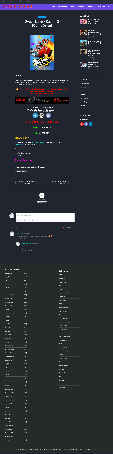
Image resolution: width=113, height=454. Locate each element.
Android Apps (62, 282)
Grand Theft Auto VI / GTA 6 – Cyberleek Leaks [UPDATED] (94, 21)
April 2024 (8, 374)
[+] (42, 220)
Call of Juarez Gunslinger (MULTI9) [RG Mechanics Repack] (94, 32)
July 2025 (7, 320)
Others (61, 354)
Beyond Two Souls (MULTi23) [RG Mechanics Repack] (93, 64)
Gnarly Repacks (63, 325)
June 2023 (7, 411)
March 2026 (8, 291)
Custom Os (62, 296)
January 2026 (8, 298)
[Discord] (86, 124)
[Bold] (17, 221)
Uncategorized (63, 383)
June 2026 (7, 280)
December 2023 (9, 389)
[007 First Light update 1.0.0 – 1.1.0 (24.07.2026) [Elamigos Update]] (83, 52)
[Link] (37, 221)
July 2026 (7, 277)
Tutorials (61, 380)
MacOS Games (63, 340)
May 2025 (7, 327)
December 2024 (9, 345)
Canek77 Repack (63, 293)
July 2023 (7, 407)
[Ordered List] (27, 221)
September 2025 (9, 313)
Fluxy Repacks (63, 318)
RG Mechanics (63, 358)
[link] (42, 100)
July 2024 (7, 364)
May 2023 (7, 414)
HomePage (5, 1)
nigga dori (31, 246)
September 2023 (9, 400)
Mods (60, 344)
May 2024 (7, 371)
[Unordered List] (30, 221)
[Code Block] (34, 221)
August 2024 (8, 360)
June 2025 (7, 324)
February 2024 (9, 382)
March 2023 (8, 422)
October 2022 (8, 440)
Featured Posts (63, 311)
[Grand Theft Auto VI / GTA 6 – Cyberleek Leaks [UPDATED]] (83, 21)
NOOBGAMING (26, 243)
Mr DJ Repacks (63, 347)
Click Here (45, 127)
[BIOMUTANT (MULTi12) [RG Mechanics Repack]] (83, 43)
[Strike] (25, 221)
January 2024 (8, 385)
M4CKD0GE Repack (64, 336)
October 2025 (8, 309)
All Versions (62, 278)
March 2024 (8, 378)
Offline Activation (64, 351)
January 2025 (8, 342)
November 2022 (9, 436)
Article (61, 286)
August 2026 (8, 273)
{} (39, 220)
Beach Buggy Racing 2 (21, 171)
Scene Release (62, 6)
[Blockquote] (32, 221)
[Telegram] (90, 124)
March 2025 (8, 335)
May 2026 (7, 284)
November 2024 (9, 349)
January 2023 (8, 429)
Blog (60, 289)
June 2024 (7, 367)
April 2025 (8, 331)
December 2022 (9, 433)
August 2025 (8, 316)
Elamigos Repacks (64, 307)
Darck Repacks (63, 300)
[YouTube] (82, 124)
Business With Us (35, 1)
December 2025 (9, 302)
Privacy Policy (23, 1)
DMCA (28, 1)
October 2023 (8, 396)
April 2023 (8, 418)
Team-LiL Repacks (64, 373)
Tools (60, 376)
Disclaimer (11, 1)
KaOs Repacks (63, 329)
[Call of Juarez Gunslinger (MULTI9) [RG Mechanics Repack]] (83, 32)
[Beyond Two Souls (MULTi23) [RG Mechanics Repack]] (83, 64)
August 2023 (8, 404)
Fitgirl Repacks (63, 315)
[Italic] (20, 221)
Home (53, 6)
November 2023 (9, 393)
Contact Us (16, 1)
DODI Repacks (63, 304)
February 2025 (9, 338)
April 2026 (8, 287)
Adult (99, 6)
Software (81, 6)
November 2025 (9, 306)
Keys (60, 333)
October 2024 (8, 353)
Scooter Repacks (63, 365)
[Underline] (22, 221)
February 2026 (9, 295)
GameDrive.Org (26, 449)
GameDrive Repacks (64, 322)
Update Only (90, 6)
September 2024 (9, 356)
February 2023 (9, 425)
